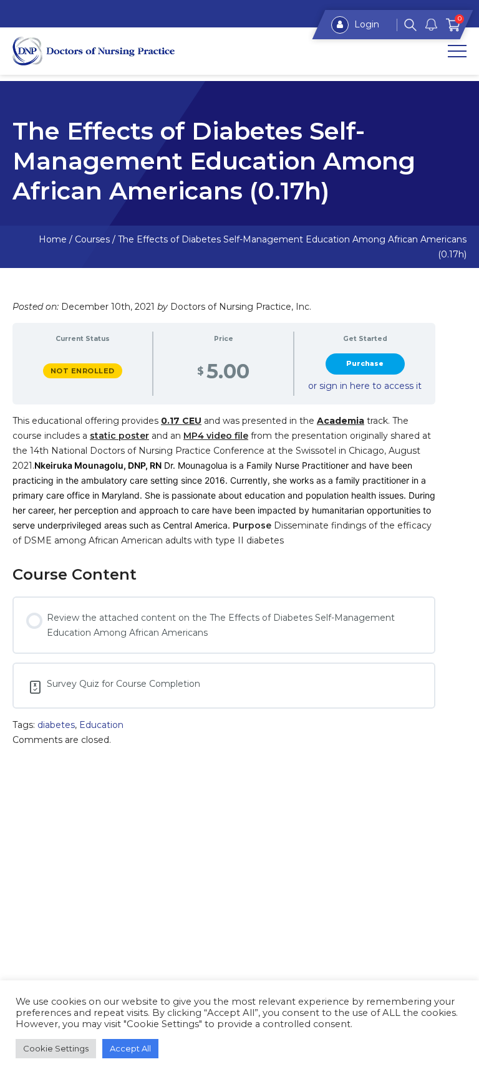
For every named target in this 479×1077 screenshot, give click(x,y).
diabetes (56, 724)
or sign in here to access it (365, 385)
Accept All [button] (130, 1048)
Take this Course (365, 364)
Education (101, 724)
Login (365, 24)
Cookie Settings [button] (56, 1048)
